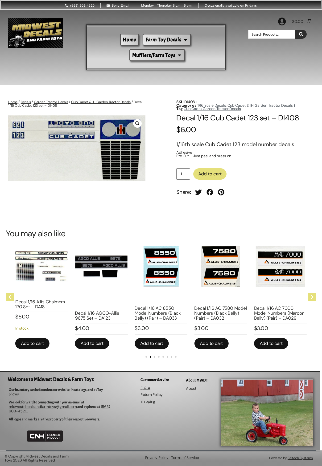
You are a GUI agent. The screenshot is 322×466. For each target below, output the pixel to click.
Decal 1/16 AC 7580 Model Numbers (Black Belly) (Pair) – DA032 (220, 313)
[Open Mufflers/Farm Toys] (179, 55)
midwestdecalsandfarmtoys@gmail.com (43, 406)
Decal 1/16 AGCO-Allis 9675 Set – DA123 (97, 315)
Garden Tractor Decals (51, 102)
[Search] (301, 34)
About (191, 388)
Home (12, 102)
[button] (137, 123)
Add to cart (210, 174)
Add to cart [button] (32, 343)
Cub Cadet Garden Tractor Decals (212, 108)
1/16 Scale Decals (212, 105)
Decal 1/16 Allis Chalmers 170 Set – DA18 (40, 304)
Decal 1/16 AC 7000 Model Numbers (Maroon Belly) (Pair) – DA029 (279, 313)
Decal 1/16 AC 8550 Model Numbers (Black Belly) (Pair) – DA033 (158, 313)
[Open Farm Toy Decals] (185, 40)
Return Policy (151, 394)
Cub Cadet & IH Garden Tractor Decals (101, 102)
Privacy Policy (157, 457)
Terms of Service (185, 457)
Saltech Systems (300, 458)
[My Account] (282, 21)
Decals (26, 102)
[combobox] (272, 34)
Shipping (147, 401)
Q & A (145, 388)
